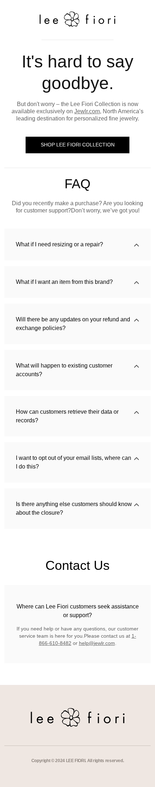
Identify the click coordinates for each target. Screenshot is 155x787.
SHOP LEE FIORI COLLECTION (78, 145)
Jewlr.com (87, 111)
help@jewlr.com (97, 643)
